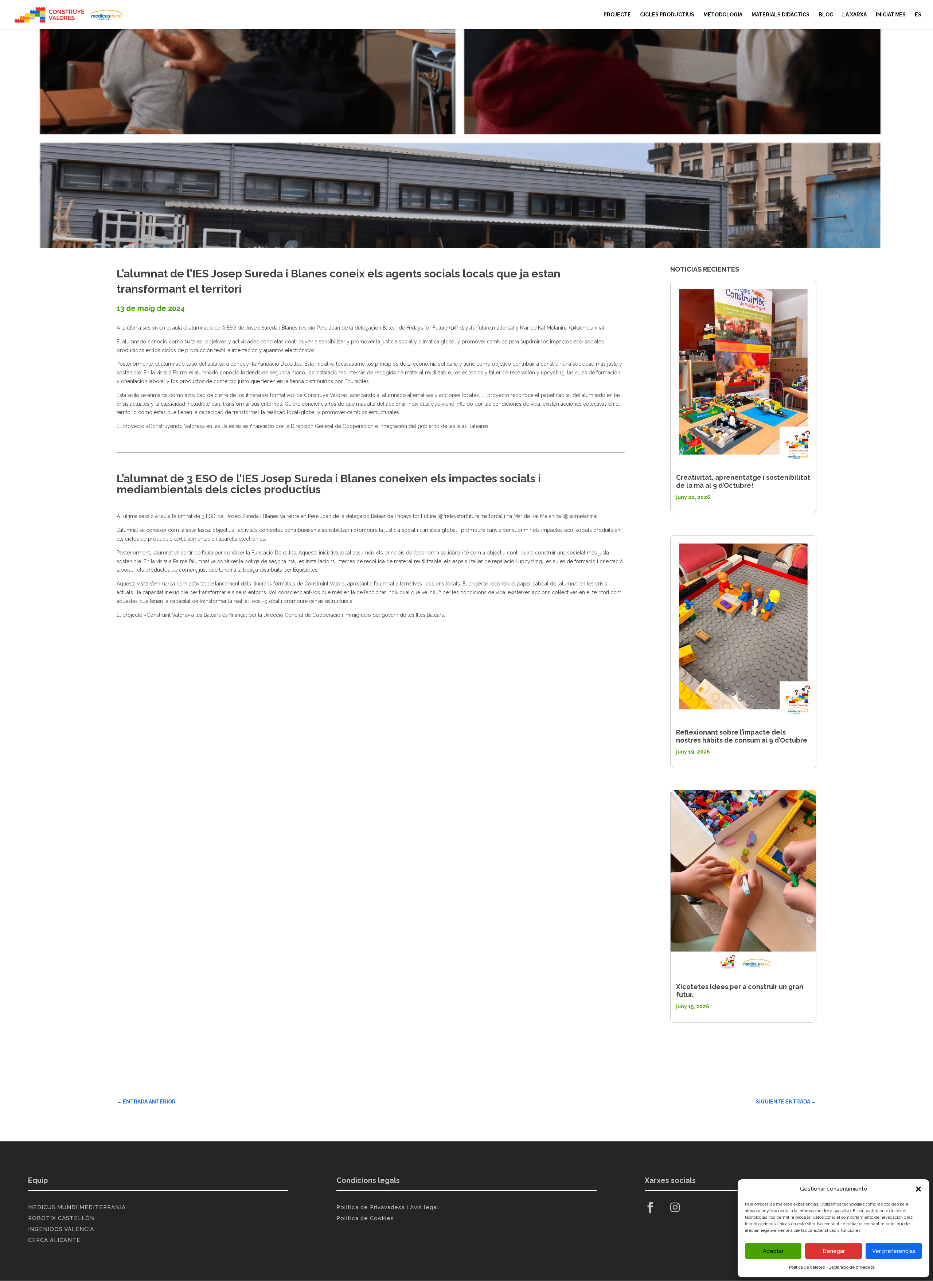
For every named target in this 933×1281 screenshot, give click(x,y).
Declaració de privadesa (851, 1267)
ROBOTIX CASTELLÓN (61, 1218)
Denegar (834, 1251)
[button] (918, 1189)
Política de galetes (807, 1267)
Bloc (826, 14)
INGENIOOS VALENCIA (61, 1229)
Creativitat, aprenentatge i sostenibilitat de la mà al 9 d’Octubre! (743, 481)
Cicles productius (667, 14)
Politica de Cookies (365, 1218)
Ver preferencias (894, 1251)
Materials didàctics (780, 14)
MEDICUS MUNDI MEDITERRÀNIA (77, 1207)
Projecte (617, 14)
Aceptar (773, 1251)
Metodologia (722, 14)
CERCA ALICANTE (54, 1240)
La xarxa (854, 14)
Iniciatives (891, 14)
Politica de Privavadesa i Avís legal (387, 1207)
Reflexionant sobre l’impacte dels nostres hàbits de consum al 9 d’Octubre (741, 736)
